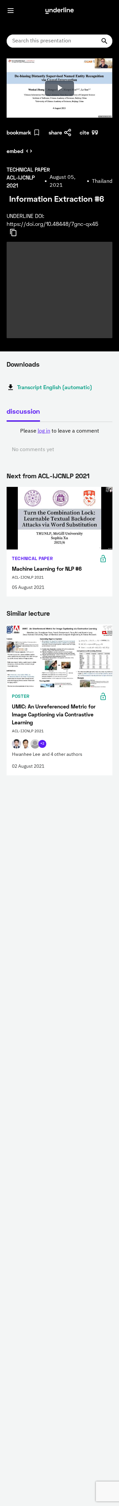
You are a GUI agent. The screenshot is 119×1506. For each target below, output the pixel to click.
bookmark (19, 132)
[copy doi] (17, 232)
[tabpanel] (59, 440)
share (55, 132)
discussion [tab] (23, 411)
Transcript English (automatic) (54, 387)
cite (84, 132)
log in (44, 431)
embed (15, 151)
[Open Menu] (10, 10)
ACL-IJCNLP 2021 (64, 476)
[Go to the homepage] (59, 10)
